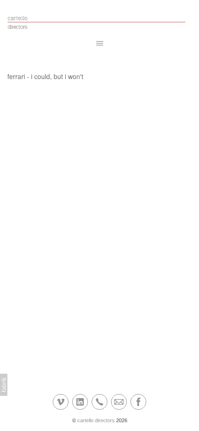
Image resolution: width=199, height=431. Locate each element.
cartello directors (96, 420)
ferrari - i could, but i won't (45, 76)
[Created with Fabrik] (3, 385)
